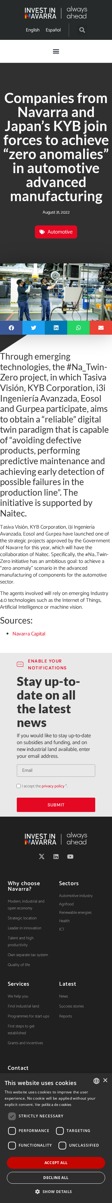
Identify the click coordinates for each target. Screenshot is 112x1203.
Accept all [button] (56, 1162)
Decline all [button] (55, 1177)
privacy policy (53, 786)
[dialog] (56, 1138)
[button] (82, 30)
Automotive (60, 232)
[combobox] (96, 1081)
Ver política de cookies (53, 1105)
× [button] (105, 1080)
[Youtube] (70, 856)
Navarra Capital (28, 634)
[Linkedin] (56, 856)
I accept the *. (45, 786)
